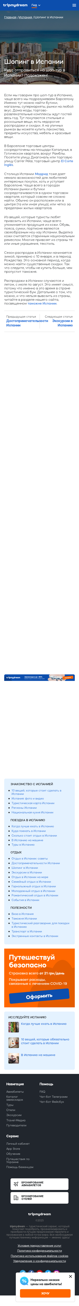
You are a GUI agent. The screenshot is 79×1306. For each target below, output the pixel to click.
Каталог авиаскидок (14, 1098)
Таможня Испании (24, 918)
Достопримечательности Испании (36, 863)
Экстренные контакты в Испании (35, 936)
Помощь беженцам (19, 1167)
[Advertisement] (39, 503)
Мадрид (41, 173)
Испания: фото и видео (28, 798)
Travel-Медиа (15, 1120)
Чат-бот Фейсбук (52, 1101)
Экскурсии (13, 1115)
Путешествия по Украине (17, 1160)
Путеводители (16, 1125)
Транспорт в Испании (27, 931)
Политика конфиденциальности (39, 1250)
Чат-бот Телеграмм (53, 1096)
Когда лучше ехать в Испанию (33, 826)
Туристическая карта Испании (33, 803)
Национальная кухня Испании (32, 812)
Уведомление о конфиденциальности (39, 1261)
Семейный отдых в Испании (31, 881)
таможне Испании (42, 303)
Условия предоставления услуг (40, 1245)
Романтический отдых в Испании (35, 895)
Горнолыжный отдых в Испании (34, 886)
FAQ (42, 1091)
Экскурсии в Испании (27, 872)
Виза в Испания (22, 914)
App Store (13, 1148)
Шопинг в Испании (25, 867)
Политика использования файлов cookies (39, 1256)
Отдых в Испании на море (30, 877)
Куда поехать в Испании (29, 831)
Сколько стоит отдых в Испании (34, 835)
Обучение (13, 1153)
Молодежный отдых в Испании (33, 891)
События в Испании (25, 900)
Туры (9, 1105)
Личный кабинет (18, 1143)
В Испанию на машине (27, 840)
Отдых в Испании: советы (30, 858)
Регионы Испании (24, 807)
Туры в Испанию (23, 844)
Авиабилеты (15, 1091)
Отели (10, 1110)
